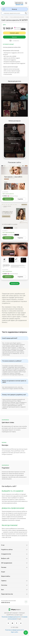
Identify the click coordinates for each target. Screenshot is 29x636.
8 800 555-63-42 (19, 3)
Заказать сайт (19, 4)
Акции (3, 572)
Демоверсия (8, 199)
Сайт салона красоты (8, 193)
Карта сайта (14, 632)
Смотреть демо (14, 33)
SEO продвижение (6, 563)
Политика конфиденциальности (14, 630)
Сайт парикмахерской (8, 232)
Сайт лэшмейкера (7, 271)
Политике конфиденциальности (11, 617)
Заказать (14, 37)
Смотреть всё (14, 283)
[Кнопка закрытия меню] (28, 1)
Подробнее (20, 199)
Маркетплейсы (5, 576)
